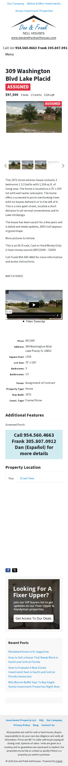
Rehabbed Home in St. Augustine (28, 652)
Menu (9, 54)
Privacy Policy (22, 725)
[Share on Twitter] (14, 570)
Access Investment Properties (34, 11)
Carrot (59, 761)
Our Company (15, 4)
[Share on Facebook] (8, 570)
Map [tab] (11, 478)
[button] (5, 166)
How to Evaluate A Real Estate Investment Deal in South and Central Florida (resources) (31, 672)
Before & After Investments (44, 4)
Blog (35, 725)
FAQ (41, 720)
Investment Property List (21, 720)
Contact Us (48, 725)
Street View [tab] (27, 478)
